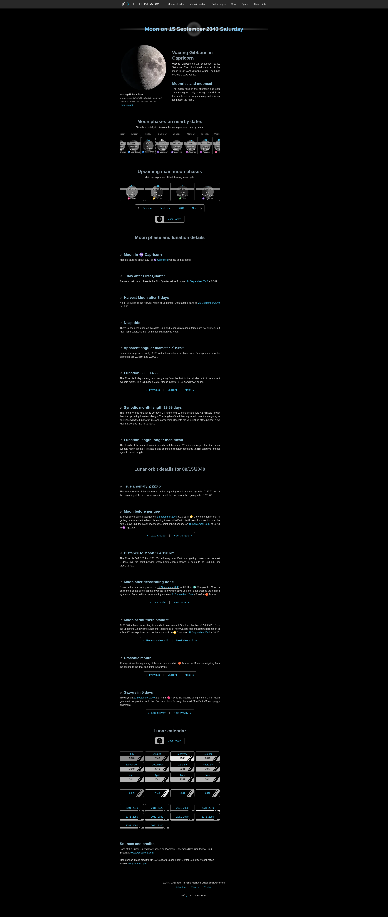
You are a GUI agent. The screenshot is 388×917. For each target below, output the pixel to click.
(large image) (126, 105)
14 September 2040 (197, 281)
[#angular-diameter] (121, 348)
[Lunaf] (140, 4)
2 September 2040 (167, 516)
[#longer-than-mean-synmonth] (121, 440)
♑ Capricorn (161, 260)
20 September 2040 (209, 303)
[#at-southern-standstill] (121, 620)
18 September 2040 (199, 524)
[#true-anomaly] (121, 486)
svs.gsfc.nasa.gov (137, 863)
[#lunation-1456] (121, 373)
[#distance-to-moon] (121, 553)
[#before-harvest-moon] (121, 298)
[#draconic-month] (121, 658)
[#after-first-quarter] (121, 276)
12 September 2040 (168, 587)
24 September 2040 (182, 594)
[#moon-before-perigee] (121, 511)
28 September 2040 (199, 632)
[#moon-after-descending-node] (121, 582)
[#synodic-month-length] (121, 407)
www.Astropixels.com (142, 852)
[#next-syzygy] (121, 692)
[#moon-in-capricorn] (121, 254)
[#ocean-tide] (121, 323)
